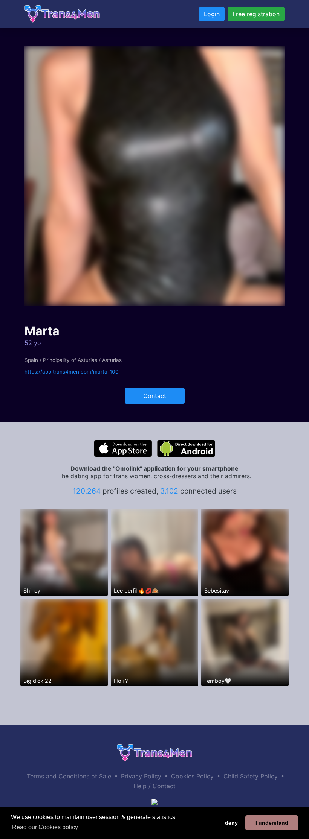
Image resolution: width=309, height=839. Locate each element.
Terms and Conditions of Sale (69, 776)
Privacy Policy (141, 776)
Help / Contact (154, 786)
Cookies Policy (192, 776)
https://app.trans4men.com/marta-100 (71, 372)
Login (212, 14)
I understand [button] (271, 823)
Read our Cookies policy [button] (45, 827)
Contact (154, 396)
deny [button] (231, 823)
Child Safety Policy (250, 776)
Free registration (256, 14)
